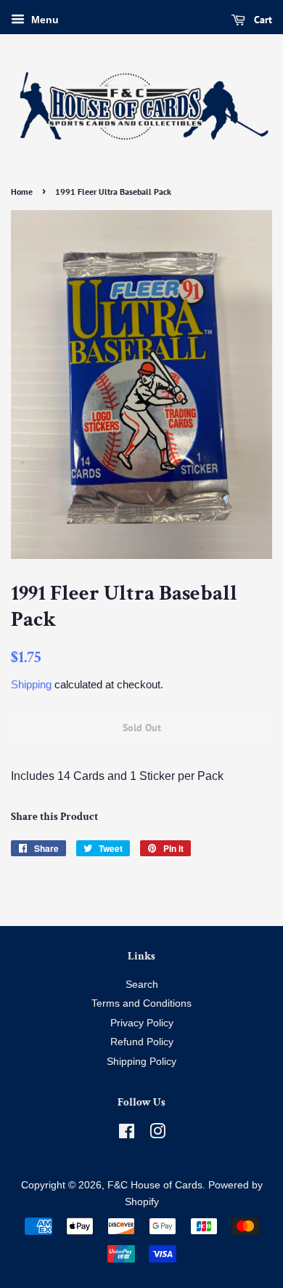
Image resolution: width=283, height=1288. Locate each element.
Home (22, 191)
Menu (43, 19)
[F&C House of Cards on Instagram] (157, 1134)
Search (142, 984)
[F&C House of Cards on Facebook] (126, 1134)
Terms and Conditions (141, 1003)
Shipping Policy (141, 1061)
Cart (261, 19)
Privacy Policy (141, 1023)
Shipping (31, 684)
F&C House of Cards (154, 1185)
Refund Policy (141, 1042)
